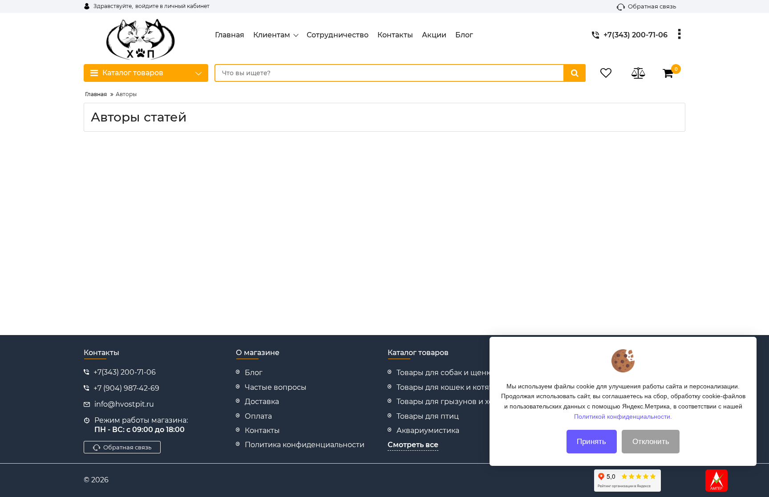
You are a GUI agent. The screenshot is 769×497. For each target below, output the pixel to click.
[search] (574, 73)
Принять (591, 441)
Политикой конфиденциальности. (623, 416)
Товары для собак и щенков (448, 372)
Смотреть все (413, 444)
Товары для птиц (428, 416)
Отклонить (650, 441)
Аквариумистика (428, 430)
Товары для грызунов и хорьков (456, 401)
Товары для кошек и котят (445, 387)
